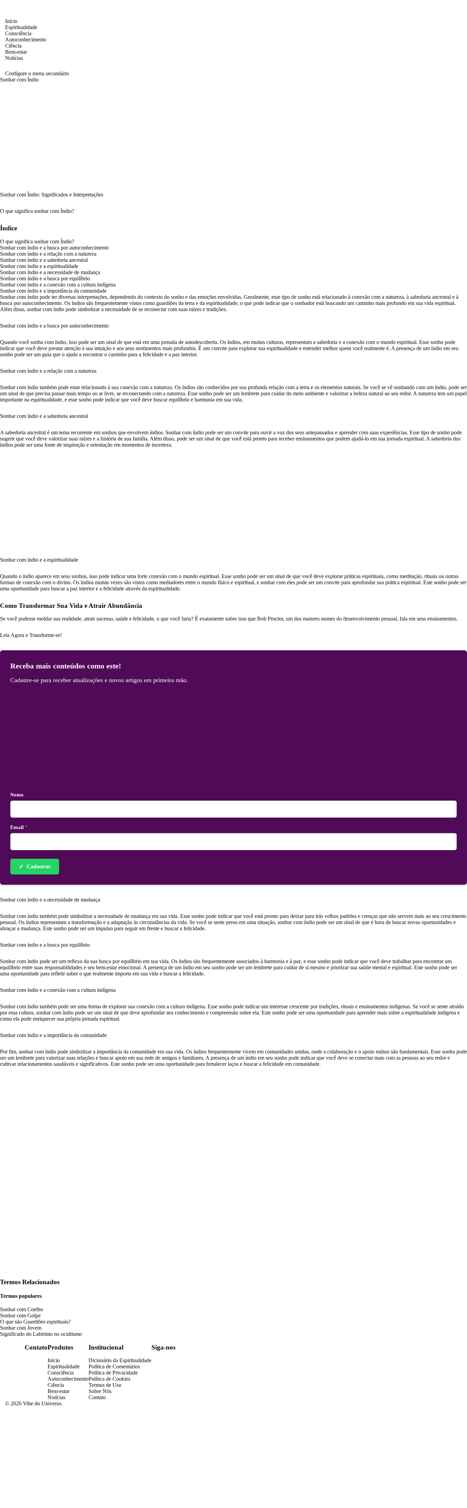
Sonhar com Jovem (20, 1328)
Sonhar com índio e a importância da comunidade (53, 291)
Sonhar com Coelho (21, 1309)
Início (11, 21)
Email (19, 827)
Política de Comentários (114, 1366)
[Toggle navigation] (28, 13)
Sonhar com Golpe (20, 1315)
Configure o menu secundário (37, 73)
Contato (97, 1397)
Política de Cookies (109, 1379)
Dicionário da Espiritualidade (120, 1360)
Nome (17, 794)
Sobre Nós (100, 1391)
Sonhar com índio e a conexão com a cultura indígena (58, 284)
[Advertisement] (233, 141)
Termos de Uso (105, 1385)
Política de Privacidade (113, 1373)
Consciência (18, 33)
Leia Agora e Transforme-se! (31, 635)
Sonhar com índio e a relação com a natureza (48, 254)
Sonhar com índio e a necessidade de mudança (50, 272)
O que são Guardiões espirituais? (35, 1322)
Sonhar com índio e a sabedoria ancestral (44, 260)
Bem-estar (16, 52)
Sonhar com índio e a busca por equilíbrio (45, 278)
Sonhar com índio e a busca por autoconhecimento (54, 248)
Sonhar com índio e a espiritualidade (39, 266)
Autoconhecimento (25, 39)
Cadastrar (35, 866)
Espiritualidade (21, 27)
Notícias (14, 58)
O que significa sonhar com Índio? (37, 241)
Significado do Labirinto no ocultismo (41, 1334)
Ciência (13, 46)
